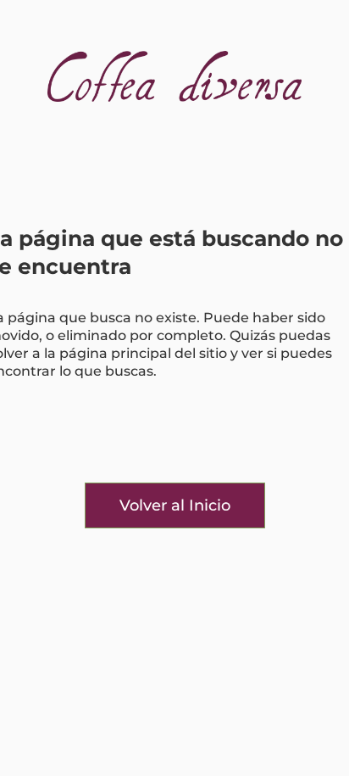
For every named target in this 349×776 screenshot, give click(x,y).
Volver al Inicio (174, 505)
